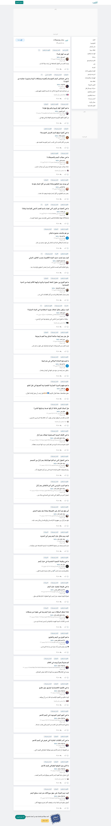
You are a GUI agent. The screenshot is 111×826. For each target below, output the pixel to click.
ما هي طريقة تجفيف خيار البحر (58, 586)
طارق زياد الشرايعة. (60, 288)
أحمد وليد (62, 57)
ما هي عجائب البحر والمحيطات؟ (58, 157)
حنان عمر (63, 565)
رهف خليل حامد (61, 464)
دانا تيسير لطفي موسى (59, 590)
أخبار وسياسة (91, 99)
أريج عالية (62, 313)
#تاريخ (46, 205)
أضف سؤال (45, 821)
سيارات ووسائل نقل (90, 88)
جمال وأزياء (92, 102)
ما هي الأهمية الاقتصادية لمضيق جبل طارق (54, 688)
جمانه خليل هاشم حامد (59, 438)
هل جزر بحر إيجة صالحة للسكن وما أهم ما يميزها (52, 336)
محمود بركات (62, 136)
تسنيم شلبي (62, 161)
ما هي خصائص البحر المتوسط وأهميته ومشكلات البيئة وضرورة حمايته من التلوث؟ (43, 80)
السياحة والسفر (91, 74)
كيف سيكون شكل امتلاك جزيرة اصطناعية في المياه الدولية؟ (48, 309)
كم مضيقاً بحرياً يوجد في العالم (58, 662)
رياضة (93, 57)
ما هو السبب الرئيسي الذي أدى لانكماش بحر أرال (52, 485)
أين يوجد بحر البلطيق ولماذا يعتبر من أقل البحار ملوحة (50, 184)
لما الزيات (63, 85)
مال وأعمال (92, 47)
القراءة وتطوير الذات (90, 71)
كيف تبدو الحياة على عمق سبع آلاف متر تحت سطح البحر (49, 793)
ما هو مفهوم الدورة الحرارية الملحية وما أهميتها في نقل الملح (48, 385)
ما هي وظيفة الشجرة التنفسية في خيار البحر (53, 561)
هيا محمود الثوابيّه (60, 261)
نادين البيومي (62, 111)
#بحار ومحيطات (56, 50)
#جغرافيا (66, 75)
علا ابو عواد (62, 236)
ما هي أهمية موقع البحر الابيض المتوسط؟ (54, 132)
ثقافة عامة (92, 81)
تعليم (94, 40)
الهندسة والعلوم (91, 54)
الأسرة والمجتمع (91, 60)
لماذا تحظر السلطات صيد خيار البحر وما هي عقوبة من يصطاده (47, 612)
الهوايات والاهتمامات (90, 78)
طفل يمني (62, 412)
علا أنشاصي (62, 187)
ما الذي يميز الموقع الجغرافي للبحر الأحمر (55, 766)
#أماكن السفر (65, 50)
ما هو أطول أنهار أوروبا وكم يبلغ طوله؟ (55, 108)
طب (94, 64)
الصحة (93, 67)
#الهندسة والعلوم (46, 50)
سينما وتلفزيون (91, 95)
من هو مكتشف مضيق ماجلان (59, 233)
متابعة (58, 57)
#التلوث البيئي (48, 75)
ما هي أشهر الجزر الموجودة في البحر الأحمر (54, 715)
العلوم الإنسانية (91, 106)
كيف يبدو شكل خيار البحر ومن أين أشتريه (54, 536)
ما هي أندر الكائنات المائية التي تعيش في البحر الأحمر (50, 740)
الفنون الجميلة (91, 85)
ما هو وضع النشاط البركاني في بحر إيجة (55, 361)
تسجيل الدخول (19, 2)
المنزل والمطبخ (91, 92)
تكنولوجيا (93, 43)
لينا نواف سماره (61, 666)
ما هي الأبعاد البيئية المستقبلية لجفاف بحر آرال (53, 435)
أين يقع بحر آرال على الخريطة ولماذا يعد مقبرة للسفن (51, 511)
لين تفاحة (62, 212)
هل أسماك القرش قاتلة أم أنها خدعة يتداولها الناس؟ (51, 408)
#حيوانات (46, 532)
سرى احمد (62, 340)
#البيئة (56, 254)
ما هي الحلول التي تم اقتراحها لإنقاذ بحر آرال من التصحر (49, 460)
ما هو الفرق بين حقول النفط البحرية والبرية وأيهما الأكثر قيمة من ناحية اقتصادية (44, 284)
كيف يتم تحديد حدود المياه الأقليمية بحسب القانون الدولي (49, 258)
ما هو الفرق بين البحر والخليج (59, 637)
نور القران (62, 389)
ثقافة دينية (92, 50)
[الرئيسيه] (95, 2)
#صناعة (66, 306)
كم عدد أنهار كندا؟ (63, 54)
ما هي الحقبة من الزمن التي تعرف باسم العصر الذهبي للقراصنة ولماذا (45, 208)
